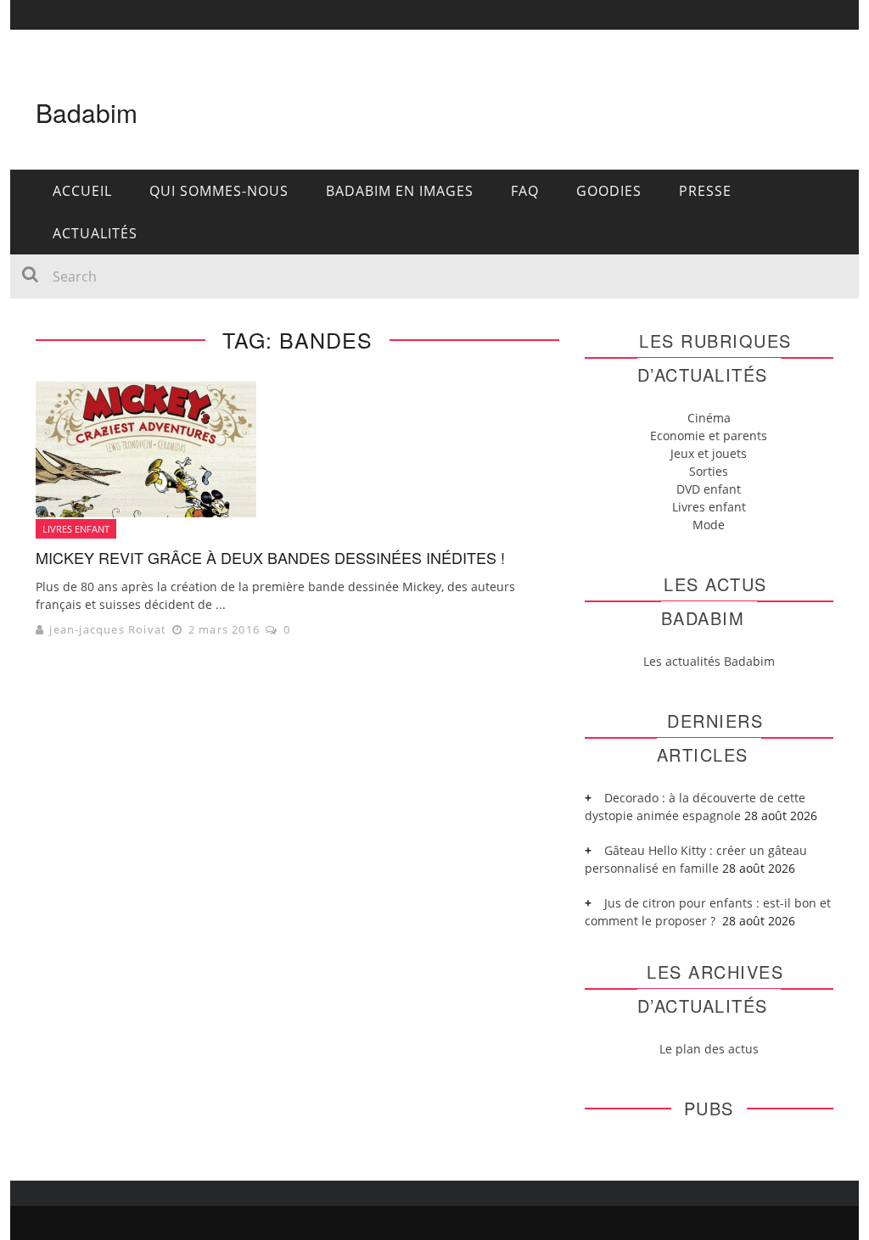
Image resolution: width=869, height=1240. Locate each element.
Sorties (708, 471)
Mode (708, 525)
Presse (705, 191)
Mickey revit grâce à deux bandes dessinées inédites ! (270, 557)
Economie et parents (708, 435)
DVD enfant (708, 489)
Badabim (86, 112)
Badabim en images (400, 191)
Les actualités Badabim (709, 661)
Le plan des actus (709, 1049)
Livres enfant (75, 528)
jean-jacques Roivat (107, 629)
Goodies (609, 191)
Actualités (95, 233)
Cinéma (709, 418)
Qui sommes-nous (219, 191)
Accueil (82, 191)
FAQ (525, 191)
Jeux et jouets (708, 453)
